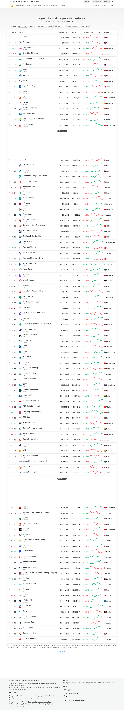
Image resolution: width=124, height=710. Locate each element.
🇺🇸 (96, 1)
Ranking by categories (50, 5)
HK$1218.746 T (35, 1)
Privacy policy (68, 690)
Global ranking (19, 5)
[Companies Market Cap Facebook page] (64, 697)
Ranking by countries (33, 5)
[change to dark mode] (112, 1)
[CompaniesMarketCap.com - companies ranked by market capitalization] (12, 5)
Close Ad (62, 131)
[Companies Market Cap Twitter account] (66, 697)
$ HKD (106, 1)
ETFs (62, 5)
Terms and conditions (71, 693)
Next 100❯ (61, 651)
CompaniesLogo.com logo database (39, 702)
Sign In (87, 1)
